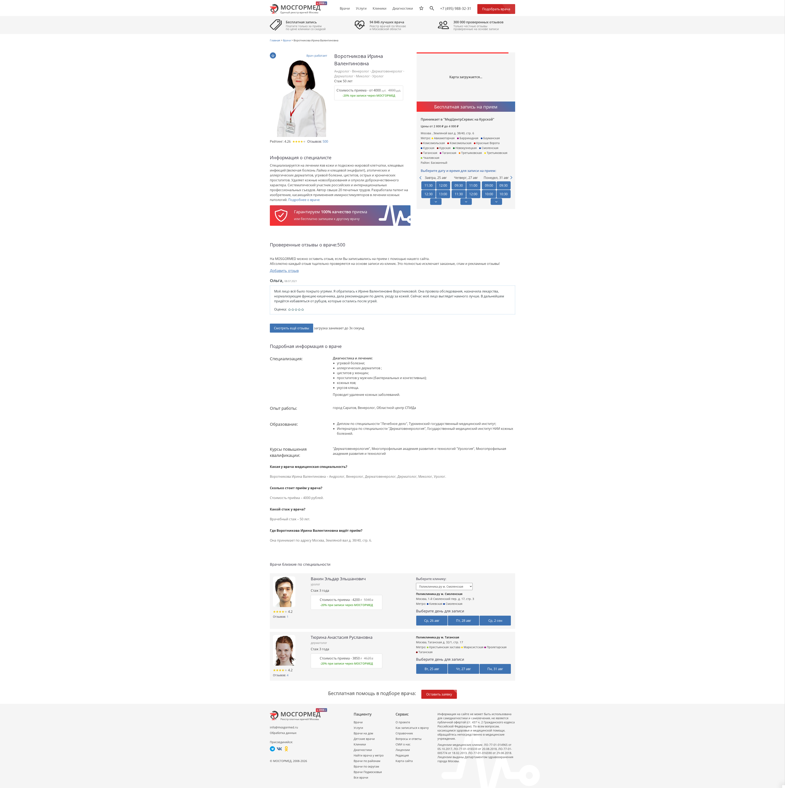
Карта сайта (404, 761)
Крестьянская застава (444, 647)
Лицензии (403, 750)
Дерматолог (343, 76)
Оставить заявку (439, 694)
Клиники (360, 744)
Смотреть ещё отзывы (291, 328)
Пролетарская (496, 647)
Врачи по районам (367, 761)
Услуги (358, 728)
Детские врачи (364, 739)
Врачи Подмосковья (368, 772)
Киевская (435, 604)
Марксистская (473, 647)
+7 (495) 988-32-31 (455, 8)
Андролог (342, 71)
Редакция (402, 755)
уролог (315, 584)
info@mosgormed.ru (284, 727)
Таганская (425, 652)
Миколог (363, 76)
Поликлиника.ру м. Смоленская (439, 594)
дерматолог (319, 643)
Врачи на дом (363, 733)
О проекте (403, 722)
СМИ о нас (403, 744)
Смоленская (453, 604)
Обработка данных (283, 733)
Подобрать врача (496, 9)
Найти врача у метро (369, 755)
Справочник (404, 733)
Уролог (378, 76)
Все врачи (361, 777)
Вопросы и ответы (409, 739)
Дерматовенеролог (387, 71)
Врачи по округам (366, 766)
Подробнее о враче (304, 200)
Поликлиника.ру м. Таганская (437, 637)
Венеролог (360, 71)
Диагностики (402, 8)
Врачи (358, 722)
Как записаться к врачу (412, 728)
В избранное (273, 55)
